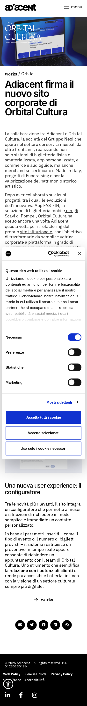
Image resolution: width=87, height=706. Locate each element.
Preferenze (15, 352)
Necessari (14, 337)
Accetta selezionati (43, 433)
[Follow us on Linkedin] (7, 695)
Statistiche (14, 367)
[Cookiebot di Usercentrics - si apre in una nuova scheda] (51, 253)
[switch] (74, 352)
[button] (73, 6)
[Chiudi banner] (79, 253)
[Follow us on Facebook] (20, 695)
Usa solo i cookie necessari (43, 448)
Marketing (14, 382)
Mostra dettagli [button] (59, 402)
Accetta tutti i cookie (43, 417)
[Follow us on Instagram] (34, 695)
